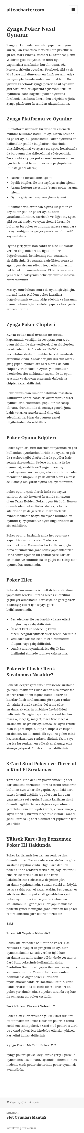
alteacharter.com (25, 9)
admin (35, 1102)
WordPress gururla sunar (21, 1128)
